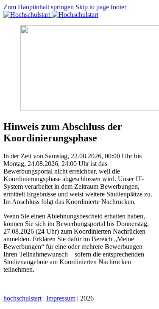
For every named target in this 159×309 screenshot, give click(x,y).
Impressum (60, 298)
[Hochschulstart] (50, 14)
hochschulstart (22, 298)
